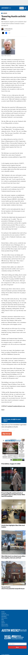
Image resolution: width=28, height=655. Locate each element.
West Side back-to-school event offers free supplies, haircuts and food (13, 557)
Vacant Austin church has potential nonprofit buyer (13, 587)
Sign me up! (7, 434)
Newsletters (4, 616)
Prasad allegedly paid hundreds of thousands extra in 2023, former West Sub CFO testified (13, 494)
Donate (21, 8)
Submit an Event (4, 625)
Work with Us (4, 618)
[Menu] (25, 8)
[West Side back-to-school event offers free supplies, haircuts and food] (13, 542)
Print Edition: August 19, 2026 (10, 464)
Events (2, 621)
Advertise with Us (5, 614)
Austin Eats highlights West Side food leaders (13, 526)
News (5, 13)
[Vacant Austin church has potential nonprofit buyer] (13, 573)
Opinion (3, 622)
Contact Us (3, 613)
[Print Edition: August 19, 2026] (13, 450)
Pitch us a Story (4, 624)
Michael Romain (8, 28)
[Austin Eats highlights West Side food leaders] (13, 511)
